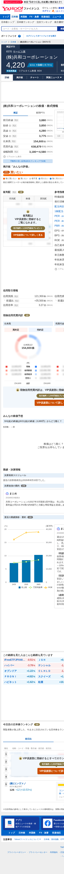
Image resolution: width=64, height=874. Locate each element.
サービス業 (19, 51)
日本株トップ (7, 22)
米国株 (24, 16)
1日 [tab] (58, 136)
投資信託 (45, 16)
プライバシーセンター (38, 852)
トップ (5, 16)
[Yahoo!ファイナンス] (21, 7)
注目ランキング (44, 22)
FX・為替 (34, 16)
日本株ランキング (25, 22)
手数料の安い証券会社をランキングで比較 (28, 161)
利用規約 (54, 852)
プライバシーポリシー (16, 852)
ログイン (46, 11)
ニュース (57, 16)
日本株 (14, 16)
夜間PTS (40, 112)
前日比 (28, 739)
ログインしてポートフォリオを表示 (41, 36)
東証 (15, 112)
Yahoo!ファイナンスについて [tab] (26, 839)
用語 (16, 120)
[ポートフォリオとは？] (19, 36)
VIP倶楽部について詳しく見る (28, 235)
